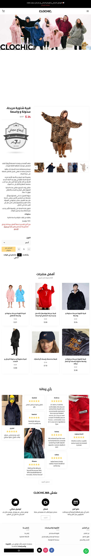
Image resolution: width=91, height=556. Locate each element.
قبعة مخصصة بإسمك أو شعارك (45, 359)
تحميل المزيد (45, 481)
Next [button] (36, 167)
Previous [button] (87, 167)
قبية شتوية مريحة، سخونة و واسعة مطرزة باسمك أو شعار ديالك (75, 361)
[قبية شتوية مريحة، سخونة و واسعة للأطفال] (15, 296)
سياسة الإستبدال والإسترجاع (50, 537)
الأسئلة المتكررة (24, 537)
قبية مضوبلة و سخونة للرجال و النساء (15, 360)
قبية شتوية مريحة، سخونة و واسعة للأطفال (15, 314)
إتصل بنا (27, 533)
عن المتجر (86, 533)
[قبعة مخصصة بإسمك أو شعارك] (45, 342)
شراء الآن (75, 308)
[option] (61, 133)
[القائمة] (87, 11)
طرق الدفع (86, 537)
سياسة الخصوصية (53, 540)
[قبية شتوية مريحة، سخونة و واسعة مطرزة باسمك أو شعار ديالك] (75, 342)
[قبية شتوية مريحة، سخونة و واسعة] (75, 296)
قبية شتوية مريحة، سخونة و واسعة (75, 314)
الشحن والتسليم (84, 540)
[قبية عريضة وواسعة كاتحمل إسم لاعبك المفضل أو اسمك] (45, 296)
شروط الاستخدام (54, 533)
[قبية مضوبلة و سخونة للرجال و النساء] (15, 342)
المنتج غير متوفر (8, 249)
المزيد (45, 517)
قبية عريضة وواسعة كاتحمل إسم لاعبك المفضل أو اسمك (45, 314)
